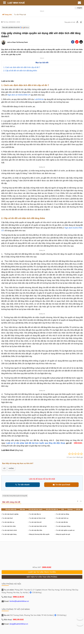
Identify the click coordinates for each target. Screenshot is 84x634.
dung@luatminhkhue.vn (19, 624)
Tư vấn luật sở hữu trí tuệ (37, 518)
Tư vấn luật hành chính (9, 530)
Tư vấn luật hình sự (62, 518)
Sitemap (70, 509)
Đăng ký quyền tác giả (63, 534)
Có (4, 468)
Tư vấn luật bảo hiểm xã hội (38, 526)
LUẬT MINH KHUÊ (28, 2)
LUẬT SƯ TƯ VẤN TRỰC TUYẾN (42, 572)
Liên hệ (78, 509)
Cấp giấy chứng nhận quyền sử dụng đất (15, 495)
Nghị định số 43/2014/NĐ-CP (19, 95)
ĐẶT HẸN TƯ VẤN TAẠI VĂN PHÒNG (42, 577)
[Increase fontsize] (81, 22)
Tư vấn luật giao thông (63, 526)
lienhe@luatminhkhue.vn (19, 601)
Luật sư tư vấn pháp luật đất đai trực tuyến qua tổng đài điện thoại (35, 443)
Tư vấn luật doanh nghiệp (10, 514)
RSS (62, 509)
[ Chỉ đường (35, 592)
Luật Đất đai (39, 99)
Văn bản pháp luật (10, 509)
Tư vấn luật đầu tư (35, 514)
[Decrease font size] (77, 22)
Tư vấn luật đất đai (62, 522)
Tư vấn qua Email (62, 485)
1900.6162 (46, 567)
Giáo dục (22, 509)
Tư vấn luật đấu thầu (35, 530)
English (79, 8)
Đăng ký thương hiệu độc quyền (39, 534)
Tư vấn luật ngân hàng (9, 534)
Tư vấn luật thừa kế (35, 522)
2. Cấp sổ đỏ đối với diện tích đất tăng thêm (20, 71)
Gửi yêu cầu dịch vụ (52, 509)
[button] (81, 42)
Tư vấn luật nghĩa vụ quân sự (65, 530)
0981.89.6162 (18, 619)
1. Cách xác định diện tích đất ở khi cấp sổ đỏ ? (21, 67)
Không (11, 468)
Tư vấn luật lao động (62, 514)
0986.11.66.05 (18, 597)
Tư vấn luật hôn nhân (9, 526)
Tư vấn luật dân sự (8, 522)
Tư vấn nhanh (23, 485)
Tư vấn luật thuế (7, 518)
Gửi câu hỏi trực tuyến (35, 509)
